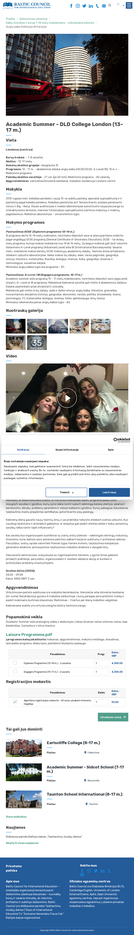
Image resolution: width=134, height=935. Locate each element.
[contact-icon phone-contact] (97, 6)
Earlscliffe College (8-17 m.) (73, 743)
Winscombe (93, 780)
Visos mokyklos (16, 816)
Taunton (93, 804)
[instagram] (78, 6)
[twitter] (84, 6)
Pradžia (10, 18)
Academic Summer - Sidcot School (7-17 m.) (85, 769)
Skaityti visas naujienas (22, 843)
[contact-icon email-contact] (104, 6)
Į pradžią (120, 926)
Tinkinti (64, 492)
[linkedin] (91, 6)
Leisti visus (109, 492)
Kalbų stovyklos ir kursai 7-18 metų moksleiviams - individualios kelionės (50, 22)
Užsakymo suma (110, 717)
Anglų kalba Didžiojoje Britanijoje (26, 26)
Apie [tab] (111, 449)
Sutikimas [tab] (23, 449)
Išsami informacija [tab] (67, 449)
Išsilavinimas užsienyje (33, 18)
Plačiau (51, 752)
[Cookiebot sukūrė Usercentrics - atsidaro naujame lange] (116, 440)
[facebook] (71, 5)
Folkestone (93, 752)
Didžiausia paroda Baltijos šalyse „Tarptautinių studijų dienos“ (44, 836)
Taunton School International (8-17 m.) (84, 794)
